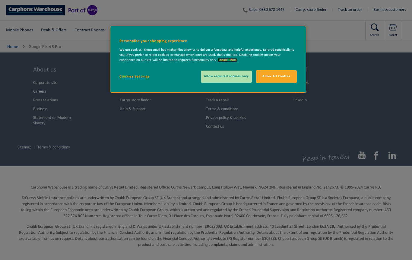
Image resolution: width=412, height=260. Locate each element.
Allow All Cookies (276, 76)
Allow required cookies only (226, 76)
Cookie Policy (227, 60)
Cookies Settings (134, 76)
